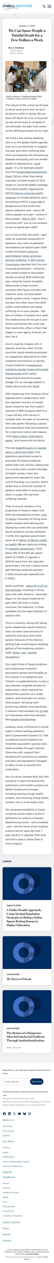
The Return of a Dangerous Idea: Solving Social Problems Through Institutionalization (26, 1037)
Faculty (6, 1188)
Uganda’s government (21, 549)
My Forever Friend (19, 979)
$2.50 (36, 386)
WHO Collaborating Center (16, 1161)
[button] (44, 6)
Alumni (6, 1183)
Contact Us (8, 1211)
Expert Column (11, 1222)
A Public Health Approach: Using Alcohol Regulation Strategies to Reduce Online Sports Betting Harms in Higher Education (24, 918)
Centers (6, 1147)
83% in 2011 (29, 219)
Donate (7, 1240)
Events (7, 1234)
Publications (9, 1157)
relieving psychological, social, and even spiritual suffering (23, 256)
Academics (9, 1177)
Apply (6, 1197)
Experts (7, 1172)
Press (6, 1228)
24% (45, 711)
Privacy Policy (32, 1254)
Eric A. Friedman (16, 48)
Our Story (7, 1126)
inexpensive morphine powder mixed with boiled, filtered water (27, 369)
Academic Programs (12, 1216)
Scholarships (9, 1206)
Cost (5, 1202)
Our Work (8, 1141)
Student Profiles (11, 1192)
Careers (6, 1135)
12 (40, 711)
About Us (8, 1120)
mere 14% (36, 202)
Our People (8, 1131)
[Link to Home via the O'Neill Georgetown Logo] (17, 10)
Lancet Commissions (12, 1166)
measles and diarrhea (22, 719)
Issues (5, 1152)
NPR (34, 99)
